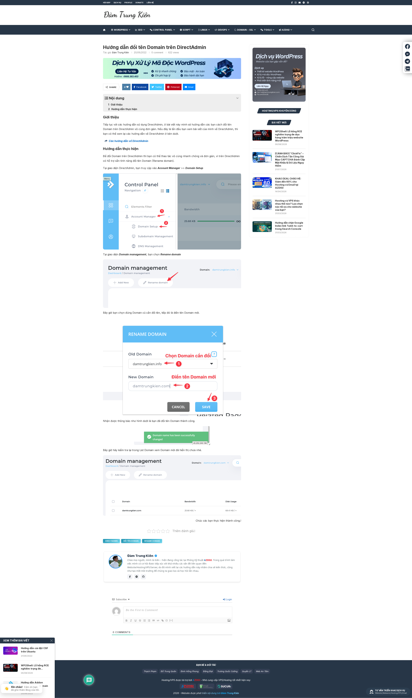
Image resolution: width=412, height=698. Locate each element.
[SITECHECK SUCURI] (224, 686)
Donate (139, 2)
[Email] (300, 2)
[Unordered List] (149, 620)
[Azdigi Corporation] (188, 686)
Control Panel (162, 29)
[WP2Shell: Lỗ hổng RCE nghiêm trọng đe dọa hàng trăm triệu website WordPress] (262, 135)
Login (228, 599)
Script (187, 29)
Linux (204, 29)
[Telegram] (304, 2)
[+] (171, 620)
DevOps (222, 29)
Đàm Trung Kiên (120, 52)
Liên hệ (150, 2)
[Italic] (131, 620)
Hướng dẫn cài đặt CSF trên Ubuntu (34, 650)
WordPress (121, 29)
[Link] (162, 620)
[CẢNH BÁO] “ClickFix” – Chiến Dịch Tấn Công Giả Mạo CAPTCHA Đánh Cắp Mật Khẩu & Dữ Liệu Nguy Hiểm (290, 159)
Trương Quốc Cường (227, 671)
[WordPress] (308, 2)
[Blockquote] (153, 620)
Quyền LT (246, 671)
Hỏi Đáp (106, 2)
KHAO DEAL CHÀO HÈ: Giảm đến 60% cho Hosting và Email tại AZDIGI (288, 183)
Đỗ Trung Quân (168, 671)
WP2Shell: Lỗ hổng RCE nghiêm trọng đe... (35, 667)
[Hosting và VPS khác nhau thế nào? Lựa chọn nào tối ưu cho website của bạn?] (262, 204)
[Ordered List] (144, 620)
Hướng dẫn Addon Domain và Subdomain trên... (34, 686)
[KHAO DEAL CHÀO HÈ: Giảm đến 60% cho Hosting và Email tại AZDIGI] (262, 182)
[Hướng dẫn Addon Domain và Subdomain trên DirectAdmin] (10, 685)
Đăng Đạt (208, 671)
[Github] (143, 576)
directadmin (111, 541)
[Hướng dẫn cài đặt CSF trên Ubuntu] (10, 651)
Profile (128, 2)
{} (167, 620)
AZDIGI (286, 29)
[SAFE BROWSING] (206, 686)
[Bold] (126, 620)
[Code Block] (158, 620)
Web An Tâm (262, 671)
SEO (140, 29)
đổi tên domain (131, 541)
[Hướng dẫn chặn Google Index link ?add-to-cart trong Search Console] (262, 226)
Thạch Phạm (150, 671)
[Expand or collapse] (237, 98)
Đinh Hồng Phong (190, 671)
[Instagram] (295, 2)
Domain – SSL (245, 29)
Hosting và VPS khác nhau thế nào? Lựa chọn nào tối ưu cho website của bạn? (289, 205)
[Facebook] (292, 2)
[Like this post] (127, 87)
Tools (268, 29)
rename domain (152, 541)
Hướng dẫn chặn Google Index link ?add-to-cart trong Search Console (289, 225)
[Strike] (140, 620)
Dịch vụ (117, 2)
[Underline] (135, 620)
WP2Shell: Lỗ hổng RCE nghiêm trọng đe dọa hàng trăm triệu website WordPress (289, 136)
